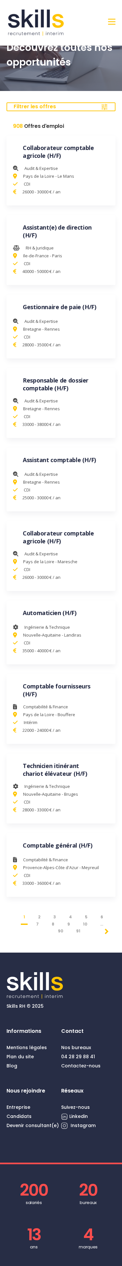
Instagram (82, 1125)
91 (78, 931)
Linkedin (78, 1116)
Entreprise (18, 1107)
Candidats (19, 1116)
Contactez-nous (81, 1066)
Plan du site (20, 1056)
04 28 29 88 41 (78, 1056)
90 (60, 931)
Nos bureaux (76, 1047)
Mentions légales (27, 1047)
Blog (12, 1066)
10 (85, 924)
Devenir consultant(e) (33, 1125)
